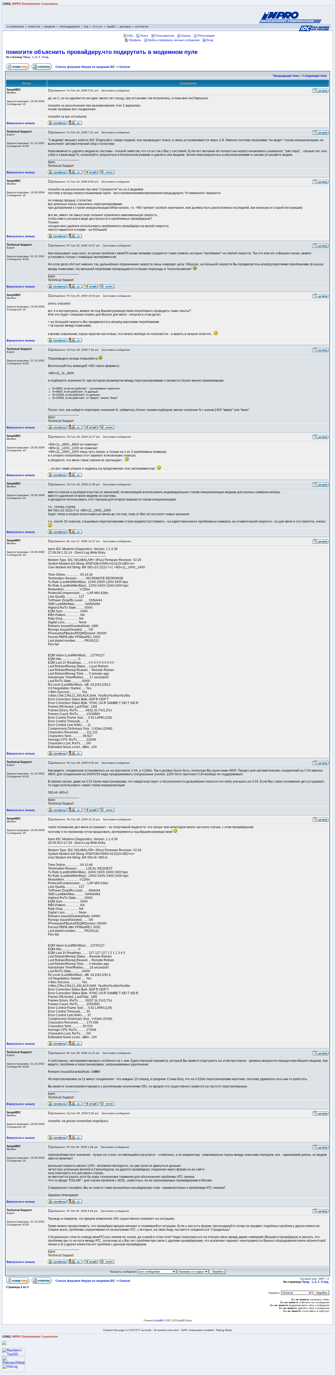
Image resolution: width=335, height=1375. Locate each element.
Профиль (135, 40)
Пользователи (164, 35)
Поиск (144, 35)
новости (34, 26)
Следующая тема (315, 75)
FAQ (130, 35)
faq (86, 26)
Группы (186, 35)
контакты (141, 26)
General (124, 66)
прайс (111, 26)
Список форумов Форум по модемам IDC (85, 66)
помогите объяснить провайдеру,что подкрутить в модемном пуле (102, 52)
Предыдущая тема (286, 75)
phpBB (159, 1320)
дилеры (125, 26)
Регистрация (206, 35)
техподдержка (69, 26)
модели (49, 26)
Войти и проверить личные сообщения (173, 40)
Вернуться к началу (21, 123)
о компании (15, 26)
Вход (209, 40)
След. (45, 57)
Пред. (27, 57)
